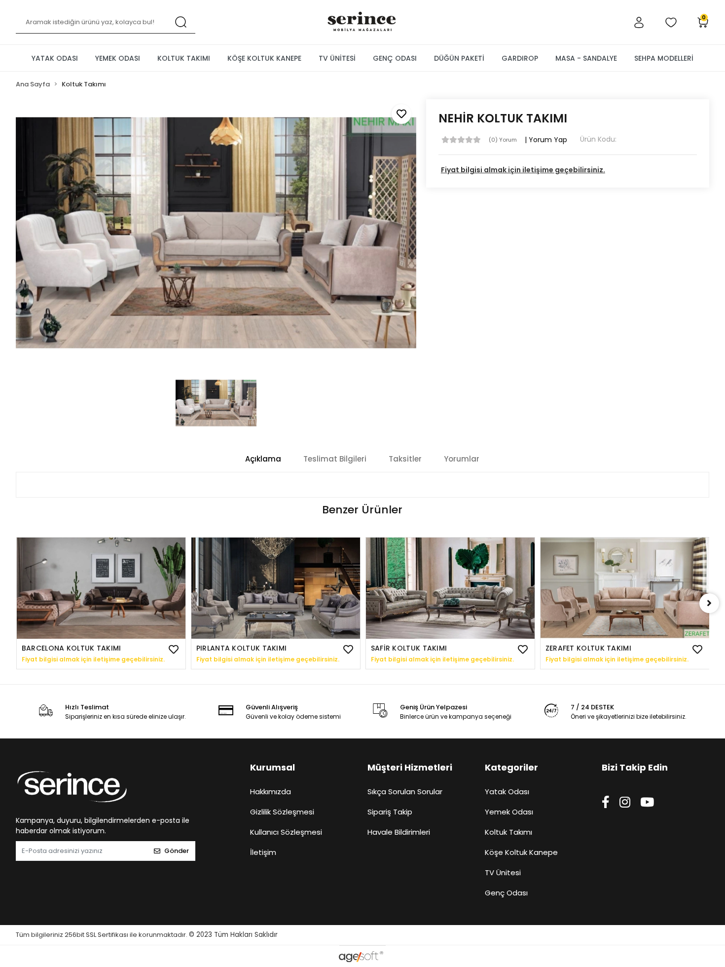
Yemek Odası (509, 812)
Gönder (176, 850)
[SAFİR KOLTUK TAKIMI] (450, 588)
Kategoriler (511, 767)
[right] (709, 603)
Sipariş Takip (389, 812)
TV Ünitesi (503, 872)
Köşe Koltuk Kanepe (521, 852)
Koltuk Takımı (508, 832)
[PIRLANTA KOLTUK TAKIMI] (275, 588)
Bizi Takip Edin (635, 767)
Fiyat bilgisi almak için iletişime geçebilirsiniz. (523, 170)
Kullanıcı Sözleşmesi (286, 832)
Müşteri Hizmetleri (409, 767)
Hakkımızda (270, 791)
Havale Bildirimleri (398, 832)
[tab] (263, 459)
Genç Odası (506, 893)
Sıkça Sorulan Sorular (404, 791)
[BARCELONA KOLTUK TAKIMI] (101, 588)
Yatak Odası (507, 791)
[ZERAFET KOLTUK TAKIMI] (625, 588)
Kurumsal (272, 767)
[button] (639, 22)
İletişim (263, 852)
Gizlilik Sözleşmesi (282, 812)
